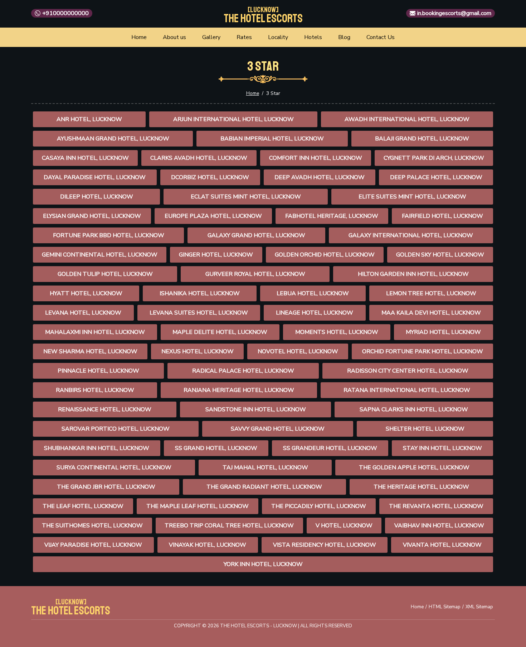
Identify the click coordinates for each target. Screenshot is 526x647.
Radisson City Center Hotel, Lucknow (407, 371)
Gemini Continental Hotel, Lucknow (99, 255)
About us (174, 37)
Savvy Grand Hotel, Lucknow (278, 429)
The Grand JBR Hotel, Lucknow (106, 487)
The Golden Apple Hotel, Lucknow (414, 467)
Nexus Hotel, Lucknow (197, 351)
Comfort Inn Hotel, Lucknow (315, 158)
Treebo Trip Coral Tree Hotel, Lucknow (229, 525)
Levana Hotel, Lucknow (83, 313)
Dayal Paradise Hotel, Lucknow (95, 177)
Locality (278, 37)
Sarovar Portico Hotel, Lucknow (116, 429)
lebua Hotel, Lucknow (313, 293)
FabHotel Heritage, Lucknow (331, 216)
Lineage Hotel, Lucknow (314, 313)
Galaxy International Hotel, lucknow (411, 235)
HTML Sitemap (445, 607)
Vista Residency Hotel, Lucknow (324, 545)
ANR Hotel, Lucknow (89, 119)
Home (139, 37)
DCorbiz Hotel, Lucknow (210, 177)
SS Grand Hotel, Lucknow (216, 448)
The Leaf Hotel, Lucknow (83, 506)
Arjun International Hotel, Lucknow (233, 119)
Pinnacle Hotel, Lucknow (98, 371)
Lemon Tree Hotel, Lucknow (431, 293)
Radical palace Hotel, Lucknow (243, 371)
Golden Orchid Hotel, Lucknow (325, 255)
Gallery (211, 37)
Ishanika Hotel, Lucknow (200, 293)
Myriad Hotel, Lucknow (443, 332)
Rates (244, 37)
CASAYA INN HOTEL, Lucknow (85, 158)
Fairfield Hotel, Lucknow (442, 216)
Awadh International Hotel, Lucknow (407, 119)
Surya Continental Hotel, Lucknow (114, 467)
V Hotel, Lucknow (344, 525)
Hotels (313, 37)
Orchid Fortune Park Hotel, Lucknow (422, 351)
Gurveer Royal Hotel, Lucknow (255, 274)
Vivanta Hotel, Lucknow (442, 545)
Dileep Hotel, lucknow (96, 197)
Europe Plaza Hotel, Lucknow (213, 216)
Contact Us (380, 37)
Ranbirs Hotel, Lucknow (95, 390)
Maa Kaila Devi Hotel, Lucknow (431, 313)
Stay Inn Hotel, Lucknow (442, 448)
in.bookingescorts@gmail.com (454, 13)
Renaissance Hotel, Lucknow (104, 409)
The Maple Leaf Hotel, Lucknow (197, 506)
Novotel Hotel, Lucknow (298, 351)
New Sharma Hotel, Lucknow (90, 351)
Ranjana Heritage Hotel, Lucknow (239, 390)
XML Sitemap (479, 607)
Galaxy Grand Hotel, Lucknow (256, 235)
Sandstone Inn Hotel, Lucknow (255, 409)
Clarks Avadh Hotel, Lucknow (198, 158)
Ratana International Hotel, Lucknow (407, 390)
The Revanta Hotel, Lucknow (436, 506)
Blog (344, 37)
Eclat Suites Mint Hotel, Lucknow (246, 197)
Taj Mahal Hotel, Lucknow (265, 467)
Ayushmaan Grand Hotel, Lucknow (113, 139)
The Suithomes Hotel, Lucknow (92, 525)
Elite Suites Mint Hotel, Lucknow (412, 197)
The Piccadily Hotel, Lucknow (318, 506)
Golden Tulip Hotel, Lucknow (105, 274)
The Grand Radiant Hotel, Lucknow (264, 487)
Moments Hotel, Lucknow (336, 332)
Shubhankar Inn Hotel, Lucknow (96, 448)
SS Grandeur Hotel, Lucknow (330, 448)
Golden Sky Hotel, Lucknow (440, 255)
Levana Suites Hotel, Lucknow (199, 313)
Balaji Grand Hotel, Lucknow (422, 139)
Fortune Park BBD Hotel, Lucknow (108, 235)
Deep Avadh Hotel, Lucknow (319, 177)
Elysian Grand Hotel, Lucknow (92, 216)
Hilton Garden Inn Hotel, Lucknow (413, 274)
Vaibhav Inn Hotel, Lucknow (439, 525)
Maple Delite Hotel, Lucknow (219, 332)
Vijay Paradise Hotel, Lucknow (93, 545)
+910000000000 (65, 13)
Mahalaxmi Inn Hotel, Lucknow (95, 332)
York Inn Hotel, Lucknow (263, 564)
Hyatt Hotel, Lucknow (86, 293)
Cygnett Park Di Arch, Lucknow (434, 158)
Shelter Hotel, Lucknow (425, 429)
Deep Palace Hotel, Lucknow (436, 177)
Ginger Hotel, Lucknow (216, 255)
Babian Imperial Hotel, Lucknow (272, 139)
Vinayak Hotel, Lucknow (207, 545)
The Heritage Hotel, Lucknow (421, 487)
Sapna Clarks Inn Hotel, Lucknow (414, 409)
